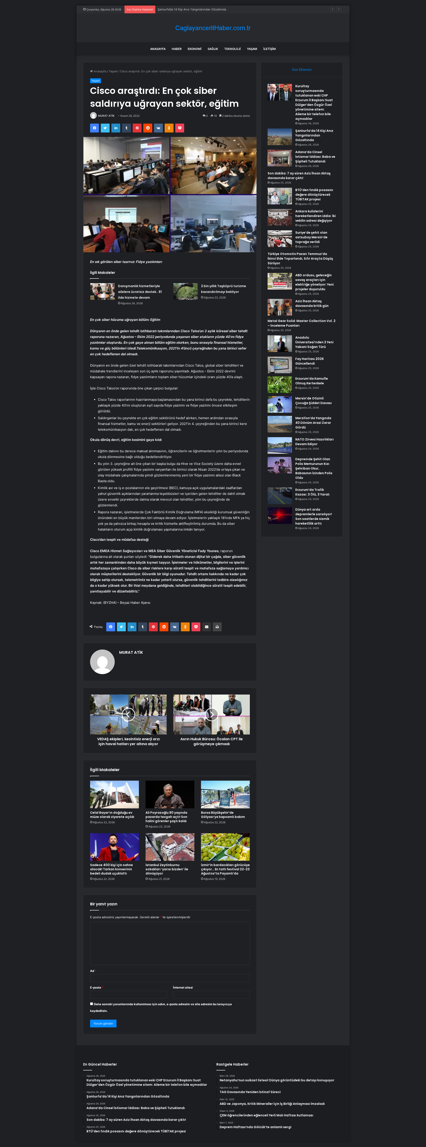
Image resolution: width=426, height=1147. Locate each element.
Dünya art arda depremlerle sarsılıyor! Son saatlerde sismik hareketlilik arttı (313, 516)
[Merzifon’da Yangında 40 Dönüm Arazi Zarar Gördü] (280, 424)
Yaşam (252, 49)
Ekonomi (194, 49)
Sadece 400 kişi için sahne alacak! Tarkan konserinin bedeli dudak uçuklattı (111, 869)
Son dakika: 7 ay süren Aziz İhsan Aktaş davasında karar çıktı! (299, 175)
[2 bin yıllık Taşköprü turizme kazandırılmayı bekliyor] (185, 291)
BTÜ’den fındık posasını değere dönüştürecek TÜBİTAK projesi (314, 194)
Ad (93, 971)
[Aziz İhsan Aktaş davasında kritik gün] (280, 307)
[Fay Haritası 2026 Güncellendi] (280, 365)
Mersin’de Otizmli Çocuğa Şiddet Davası (313, 400)
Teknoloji (232, 49)
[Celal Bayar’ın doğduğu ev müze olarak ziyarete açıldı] (114, 794)
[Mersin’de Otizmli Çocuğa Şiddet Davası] (280, 404)
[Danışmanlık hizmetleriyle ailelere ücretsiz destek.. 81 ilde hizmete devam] (102, 291)
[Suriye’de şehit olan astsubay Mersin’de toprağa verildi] (280, 238)
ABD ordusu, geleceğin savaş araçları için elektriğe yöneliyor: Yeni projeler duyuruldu (314, 282)
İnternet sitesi (183, 987)
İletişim (269, 49)
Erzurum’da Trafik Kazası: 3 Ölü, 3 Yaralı (312, 492)
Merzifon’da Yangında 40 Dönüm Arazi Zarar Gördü (313, 423)
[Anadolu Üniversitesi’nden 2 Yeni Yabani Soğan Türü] (280, 343)
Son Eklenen (302, 69)
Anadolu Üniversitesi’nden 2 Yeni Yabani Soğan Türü (314, 342)
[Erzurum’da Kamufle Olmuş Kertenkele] (280, 384)
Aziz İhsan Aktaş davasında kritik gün (312, 303)
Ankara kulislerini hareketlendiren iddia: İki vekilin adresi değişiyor (315, 216)
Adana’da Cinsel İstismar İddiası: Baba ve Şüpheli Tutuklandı (315, 157)
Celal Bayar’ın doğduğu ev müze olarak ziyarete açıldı (112, 814)
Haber (176, 49)
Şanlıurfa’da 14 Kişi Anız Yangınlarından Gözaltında (314, 135)
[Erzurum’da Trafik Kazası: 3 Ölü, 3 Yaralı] (280, 496)
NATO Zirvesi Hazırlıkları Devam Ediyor (314, 441)
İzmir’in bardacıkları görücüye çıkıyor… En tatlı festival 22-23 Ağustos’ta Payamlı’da (225, 869)
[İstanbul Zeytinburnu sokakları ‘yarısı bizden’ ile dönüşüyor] (170, 847)
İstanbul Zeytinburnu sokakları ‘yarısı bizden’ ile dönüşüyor (167, 869)
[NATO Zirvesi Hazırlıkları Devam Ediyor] (280, 445)
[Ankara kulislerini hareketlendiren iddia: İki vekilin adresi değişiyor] (280, 217)
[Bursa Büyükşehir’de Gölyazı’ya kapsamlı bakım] (225, 794)
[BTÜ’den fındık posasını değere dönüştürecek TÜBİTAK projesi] (280, 196)
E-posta (96, 987)
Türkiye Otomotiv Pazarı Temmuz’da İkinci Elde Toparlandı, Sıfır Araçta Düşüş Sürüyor (300, 258)
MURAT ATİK (106, 115)
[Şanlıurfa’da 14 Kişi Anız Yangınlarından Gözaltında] (280, 136)
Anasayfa (158, 49)
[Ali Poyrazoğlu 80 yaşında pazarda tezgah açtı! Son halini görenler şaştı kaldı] (170, 794)
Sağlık (213, 49)
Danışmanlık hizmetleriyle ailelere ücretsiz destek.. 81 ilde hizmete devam (140, 292)
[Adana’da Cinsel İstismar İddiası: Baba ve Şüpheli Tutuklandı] (280, 158)
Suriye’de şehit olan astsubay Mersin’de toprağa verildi (311, 237)
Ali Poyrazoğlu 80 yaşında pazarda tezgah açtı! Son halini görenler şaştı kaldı (166, 816)
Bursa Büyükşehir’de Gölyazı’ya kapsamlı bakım (223, 814)
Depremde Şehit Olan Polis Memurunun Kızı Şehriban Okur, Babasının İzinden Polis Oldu (313, 468)
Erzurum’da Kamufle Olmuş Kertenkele (311, 380)
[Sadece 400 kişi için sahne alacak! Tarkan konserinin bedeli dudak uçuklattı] (114, 847)
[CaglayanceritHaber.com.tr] (213, 27)
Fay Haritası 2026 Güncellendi (309, 361)
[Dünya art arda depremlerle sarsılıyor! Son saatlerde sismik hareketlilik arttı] (280, 515)
